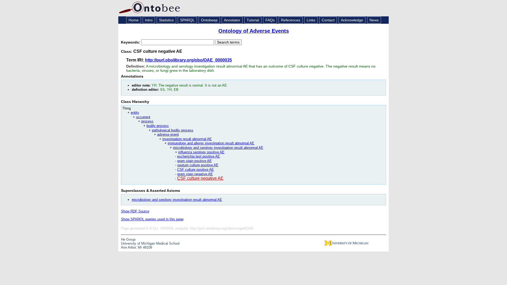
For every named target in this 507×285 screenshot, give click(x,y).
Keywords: (131, 42)
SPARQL (187, 20)
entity (135, 113)
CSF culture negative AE (200, 178)
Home (134, 20)
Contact (328, 20)
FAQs (270, 20)
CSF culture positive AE (195, 170)
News (374, 20)
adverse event (168, 134)
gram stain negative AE (195, 174)
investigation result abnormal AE (187, 139)
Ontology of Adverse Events (253, 31)
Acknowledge (352, 20)
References (290, 20)
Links (311, 20)
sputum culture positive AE (197, 165)
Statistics (166, 20)
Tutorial (253, 20)
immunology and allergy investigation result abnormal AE (211, 143)
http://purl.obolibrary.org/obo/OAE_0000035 (188, 60)
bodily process (158, 126)
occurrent (143, 117)
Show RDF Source (135, 211)
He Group (128, 239)
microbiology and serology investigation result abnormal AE (218, 148)
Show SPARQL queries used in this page (152, 219)
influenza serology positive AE (201, 152)
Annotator (232, 20)
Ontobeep (209, 20)
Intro (149, 20)
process (147, 121)
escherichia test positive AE (198, 156)
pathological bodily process (172, 130)
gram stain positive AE (194, 161)
